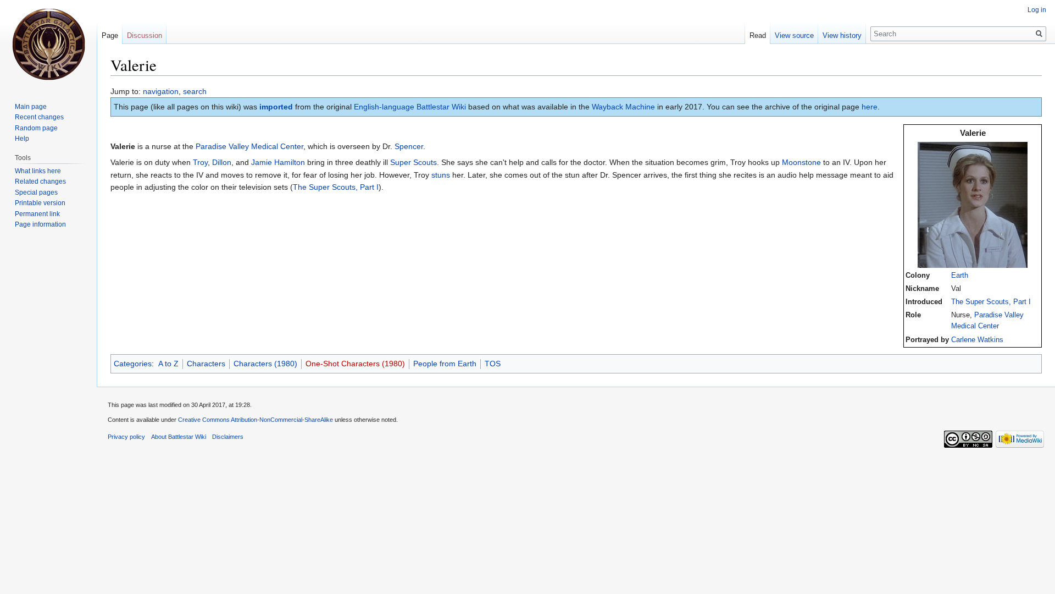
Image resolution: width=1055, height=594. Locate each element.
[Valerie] (973, 204)
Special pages (36, 192)
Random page (36, 128)
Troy (200, 162)
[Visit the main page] (48, 44)
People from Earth (444, 363)
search (195, 91)
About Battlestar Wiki (178, 436)
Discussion (144, 35)
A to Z (168, 363)
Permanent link (37, 214)
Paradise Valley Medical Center (249, 146)
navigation (161, 91)
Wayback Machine (623, 106)
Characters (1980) (265, 363)
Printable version (40, 203)
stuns (440, 174)
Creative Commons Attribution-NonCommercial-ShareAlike (255, 419)
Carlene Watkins (977, 340)
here (870, 106)
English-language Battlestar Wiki (410, 106)
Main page (31, 107)
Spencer (409, 146)
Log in (1037, 10)
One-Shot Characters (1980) (355, 363)
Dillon (221, 162)
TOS (493, 363)
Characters (206, 363)
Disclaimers (227, 436)
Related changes (40, 181)
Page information (40, 224)
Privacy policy (126, 436)
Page (110, 35)
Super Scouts (413, 162)
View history (842, 35)
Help (22, 138)
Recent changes (39, 117)
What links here (38, 171)
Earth (959, 275)
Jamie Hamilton (278, 162)
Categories (133, 363)
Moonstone (801, 162)
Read (757, 35)
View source (794, 35)
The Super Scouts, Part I (991, 302)
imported (276, 106)
